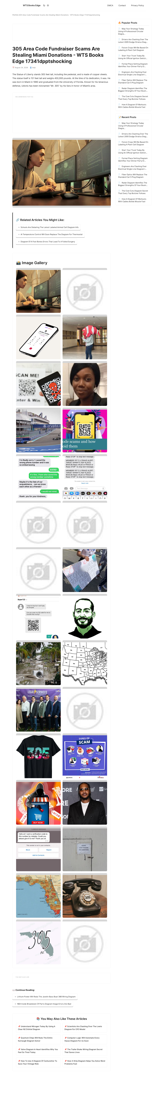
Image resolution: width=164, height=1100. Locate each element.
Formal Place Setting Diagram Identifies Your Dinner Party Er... (133, 65)
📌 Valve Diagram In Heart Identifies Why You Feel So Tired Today (38, 1050)
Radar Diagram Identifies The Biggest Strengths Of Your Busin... (133, 89)
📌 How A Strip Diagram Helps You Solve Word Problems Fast (84, 1062)
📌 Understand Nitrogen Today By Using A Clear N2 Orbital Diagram (36, 1027)
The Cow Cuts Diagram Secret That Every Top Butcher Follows (133, 97)
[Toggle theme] (46, 5)
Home (15, 15)
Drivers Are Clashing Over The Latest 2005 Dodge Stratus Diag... (133, 40)
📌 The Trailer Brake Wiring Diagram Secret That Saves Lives (83, 1050)
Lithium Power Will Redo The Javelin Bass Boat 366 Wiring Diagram (46, 996)
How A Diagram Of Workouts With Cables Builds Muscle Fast (132, 105)
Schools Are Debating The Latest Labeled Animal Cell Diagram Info (50, 227)
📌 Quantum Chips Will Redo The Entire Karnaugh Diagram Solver (35, 1039)
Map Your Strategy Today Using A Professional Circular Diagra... (131, 31)
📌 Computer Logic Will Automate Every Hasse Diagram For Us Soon (82, 1039)
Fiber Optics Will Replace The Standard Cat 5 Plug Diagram (132, 81)
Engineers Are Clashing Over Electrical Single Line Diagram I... (132, 73)
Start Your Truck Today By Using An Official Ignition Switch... (132, 57)
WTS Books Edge (31, 5)
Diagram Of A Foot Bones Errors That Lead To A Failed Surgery (48, 241)
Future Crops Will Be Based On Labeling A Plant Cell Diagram (133, 48)
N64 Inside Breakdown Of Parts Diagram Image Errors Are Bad (44, 1004)
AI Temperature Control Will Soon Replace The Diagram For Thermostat (52, 234)
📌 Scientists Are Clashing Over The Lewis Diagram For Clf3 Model (83, 1027)
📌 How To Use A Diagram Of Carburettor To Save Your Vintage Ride (37, 1062)
